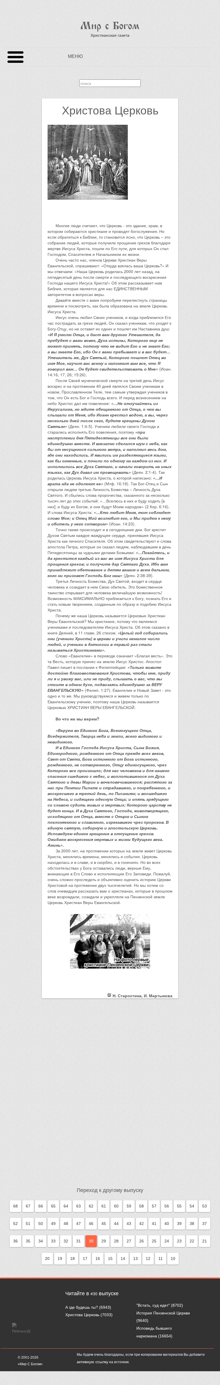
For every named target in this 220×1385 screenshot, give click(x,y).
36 (15, 1241)
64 (66, 1206)
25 (154, 1241)
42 (141, 1223)
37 (204, 1223)
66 (40, 1206)
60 (116, 1206)
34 (40, 1241)
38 (192, 1223)
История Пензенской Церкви (163, 1313)
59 (129, 1206)
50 (40, 1223)
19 (60, 1258)
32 (66, 1241)
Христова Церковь (82, 1314)
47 (78, 1223)
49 (53, 1223)
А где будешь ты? (81, 1307)
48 (66, 1223)
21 (204, 1241)
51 (28, 1223)
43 (129, 1223)
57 (154, 1206)
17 (85, 1258)
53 (204, 1206)
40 (166, 1223)
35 (28, 1241)
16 (97, 1258)
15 (110, 1258)
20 (47, 1258)
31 (78, 1241)
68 (15, 1206)
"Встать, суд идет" (153, 1305)
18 (72, 1258)
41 (154, 1223)
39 (179, 1223)
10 (173, 1258)
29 (103, 1241)
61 (103, 1206)
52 (15, 1223)
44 (116, 1223)
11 (160, 1258)
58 (141, 1206)
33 (53, 1241)
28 (116, 1241)
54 (192, 1206)
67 (28, 1206)
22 (192, 1241)
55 (179, 1206)
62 (91, 1206)
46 (91, 1223)
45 (103, 1223)
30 (91, 1241)
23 (179, 1241)
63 (78, 1206)
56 (166, 1206)
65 (53, 1206)
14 (123, 1258)
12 (148, 1258)
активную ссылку (92, 1361)
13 (135, 1258)
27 (129, 1241)
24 (166, 1241)
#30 (94, 1294)
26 (141, 1241)
